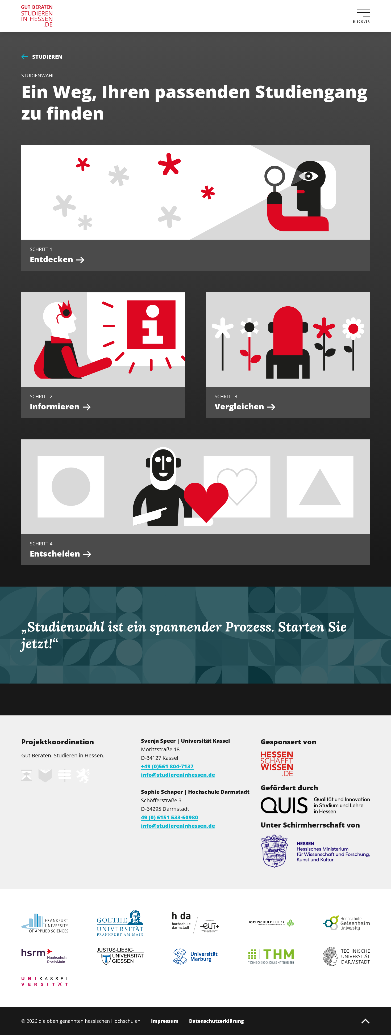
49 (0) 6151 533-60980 (169, 817)
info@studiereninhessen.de (178, 774)
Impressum (164, 1021)
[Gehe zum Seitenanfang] (365, 1021)
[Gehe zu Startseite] (55, 16)
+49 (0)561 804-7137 (167, 766)
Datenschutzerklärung (216, 1021)
